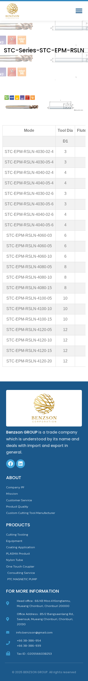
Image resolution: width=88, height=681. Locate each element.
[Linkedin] (20, 463)
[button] (78, 11)
